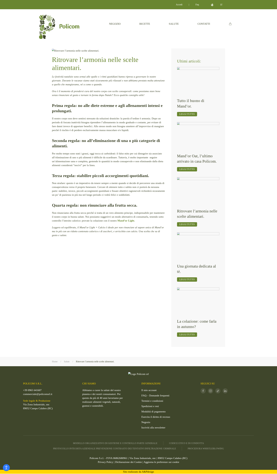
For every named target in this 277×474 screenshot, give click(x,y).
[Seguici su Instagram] (210, 390)
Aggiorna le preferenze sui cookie (161, 462)
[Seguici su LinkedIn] (225, 390)
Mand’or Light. (126, 220)
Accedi (179, 4)
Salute (174, 23)
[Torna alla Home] (59, 27)
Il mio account (149, 390)
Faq (197, 4)
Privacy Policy (105, 462)
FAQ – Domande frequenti (155, 395)
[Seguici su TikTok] (217, 390)
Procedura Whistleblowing (206, 448)
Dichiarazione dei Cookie (128, 462)
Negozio (115, 23)
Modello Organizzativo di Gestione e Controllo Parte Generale (115, 443)
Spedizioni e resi (150, 406)
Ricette (144, 23)
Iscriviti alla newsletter (153, 427)
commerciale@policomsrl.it (37, 394)
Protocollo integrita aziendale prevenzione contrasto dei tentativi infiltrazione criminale (114, 448)
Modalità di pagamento (153, 411)
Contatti (204, 23)
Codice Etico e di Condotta (186, 443)
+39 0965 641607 (32, 390)
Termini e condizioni (152, 400)
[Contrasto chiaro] (6, 467)
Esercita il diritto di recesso (155, 416)
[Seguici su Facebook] (203, 390)
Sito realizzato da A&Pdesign (138, 471)
